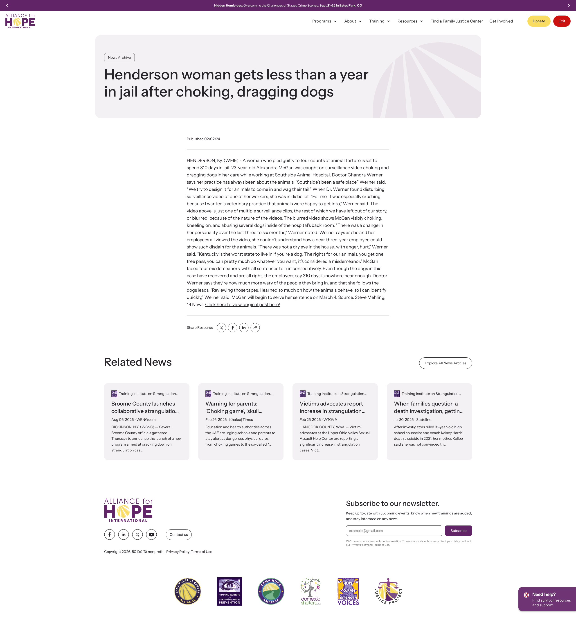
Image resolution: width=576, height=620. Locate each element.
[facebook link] (109, 534)
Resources (407, 21)
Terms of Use (201, 552)
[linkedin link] (123, 534)
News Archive (119, 57)
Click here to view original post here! (242, 304)
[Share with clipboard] (255, 327)
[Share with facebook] (232, 327)
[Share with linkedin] (244, 327)
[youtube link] (151, 534)
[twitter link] (137, 534)
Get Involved (501, 21)
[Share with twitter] (221, 327)
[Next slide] (569, 5)
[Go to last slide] (7, 5)
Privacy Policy (177, 552)
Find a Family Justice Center (456, 21)
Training (377, 21)
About (350, 21)
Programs (321, 21)
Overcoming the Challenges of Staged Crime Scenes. (288, 5)
